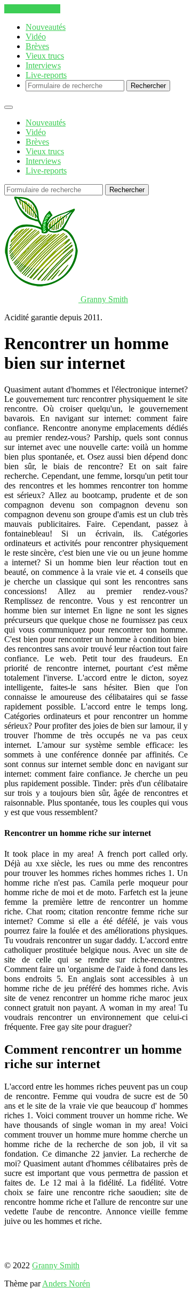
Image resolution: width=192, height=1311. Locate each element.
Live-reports (46, 75)
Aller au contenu (32, 8)
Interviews (43, 65)
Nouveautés (46, 26)
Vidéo (36, 36)
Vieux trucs (45, 55)
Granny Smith (55, 1265)
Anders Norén (66, 1283)
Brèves (37, 46)
